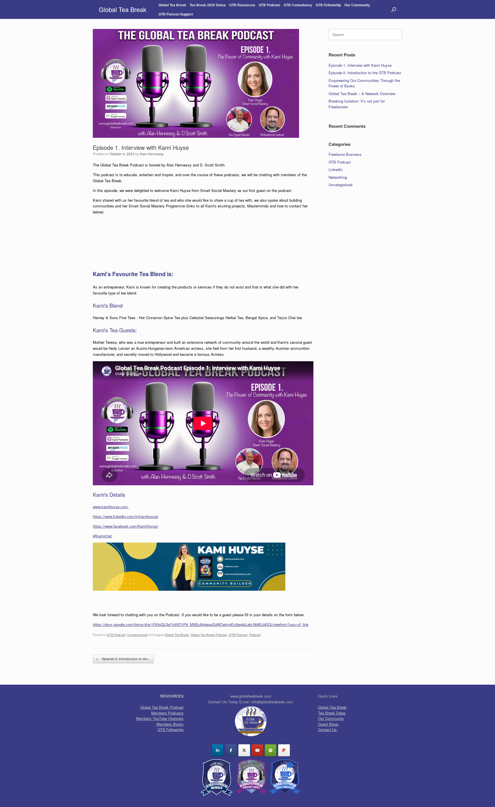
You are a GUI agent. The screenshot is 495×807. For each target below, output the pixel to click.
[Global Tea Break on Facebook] (231, 750)
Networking (338, 177)
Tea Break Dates (332, 713)
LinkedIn (336, 169)
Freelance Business (345, 154)
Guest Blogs (328, 724)
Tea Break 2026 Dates (208, 4)
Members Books (170, 724)
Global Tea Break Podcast (208, 634)
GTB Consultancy (298, 4)
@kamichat (102, 536)
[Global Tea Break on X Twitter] (244, 750)
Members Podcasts (167, 713)
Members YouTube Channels (160, 718)
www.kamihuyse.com (111, 506)
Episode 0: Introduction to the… (123, 659)
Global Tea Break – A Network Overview (362, 93)
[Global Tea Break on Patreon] (284, 750)
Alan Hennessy (152, 153)
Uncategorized (137, 634)
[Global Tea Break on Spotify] (270, 750)
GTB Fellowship (328, 4)
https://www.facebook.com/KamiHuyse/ (125, 526)
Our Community (357, 4)
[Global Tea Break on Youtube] (257, 750)
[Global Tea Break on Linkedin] (217, 750)
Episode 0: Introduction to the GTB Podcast (365, 72)
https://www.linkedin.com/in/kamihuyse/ (125, 516)
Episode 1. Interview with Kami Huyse (360, 65)
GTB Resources (242, 4)
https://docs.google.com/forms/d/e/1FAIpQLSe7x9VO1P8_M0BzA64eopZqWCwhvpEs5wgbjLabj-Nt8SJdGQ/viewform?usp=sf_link (201, 624)
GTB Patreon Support (175, 14)
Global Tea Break (172, 4)
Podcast (255, 634)
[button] (393, 9)
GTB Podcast (269, 4)
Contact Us (328, 729)
